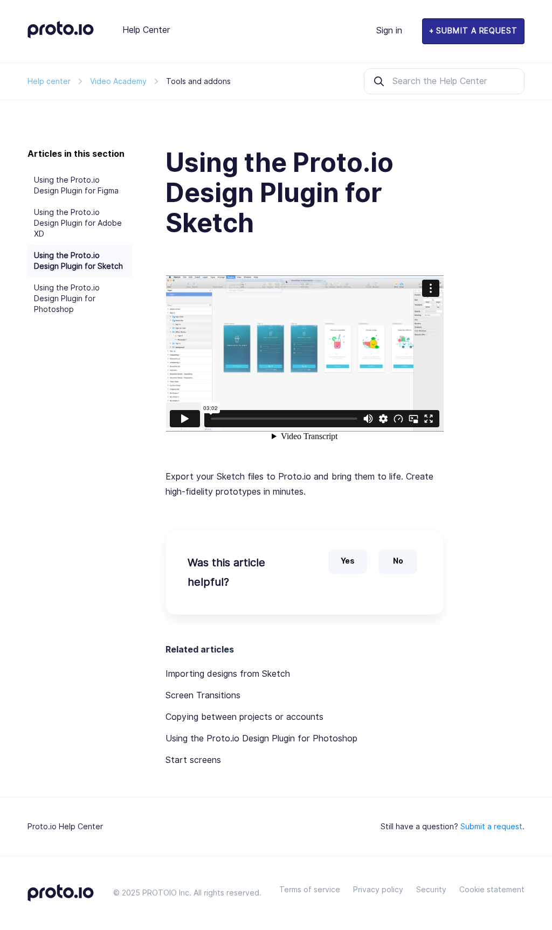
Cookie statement (492, 889)
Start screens (193, 760)
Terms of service (309, 889)
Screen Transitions (202, 695)
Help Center (146, 30)
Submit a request (491, 826)
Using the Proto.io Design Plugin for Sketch (78, 260)
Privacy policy (378, 889)
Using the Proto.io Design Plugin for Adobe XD (78, 223)
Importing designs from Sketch (227, 674)
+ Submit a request (473, 30)
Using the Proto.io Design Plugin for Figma (76, 185)
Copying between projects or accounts (244, 717)
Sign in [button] (389, 30)
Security (431, 889)
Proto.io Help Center (65, 826)
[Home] (60, 35)
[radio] (347, 561)
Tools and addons (198, 81)
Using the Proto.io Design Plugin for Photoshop (67, 298)
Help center (49, 81)
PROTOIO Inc (165, 893)
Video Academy (118, 81)
